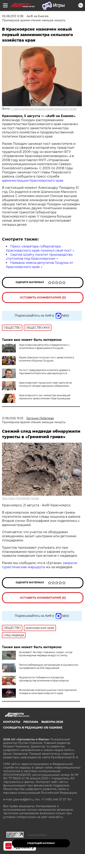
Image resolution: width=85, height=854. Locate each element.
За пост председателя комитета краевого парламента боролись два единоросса (44, 372)
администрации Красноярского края (32, 180)
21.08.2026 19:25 (12, 418)
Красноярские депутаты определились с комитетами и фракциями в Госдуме (44, 346)
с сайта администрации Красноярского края (43, 109)
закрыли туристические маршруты (39, 565)
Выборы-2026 (52, 722)
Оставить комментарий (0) (43, 297)
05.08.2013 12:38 (12, 16)
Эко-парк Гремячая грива (20, 498)
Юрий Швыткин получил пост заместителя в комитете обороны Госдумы (46, 359)
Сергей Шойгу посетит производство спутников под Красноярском (39, 257)
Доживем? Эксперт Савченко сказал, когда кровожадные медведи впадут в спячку (45, 654)
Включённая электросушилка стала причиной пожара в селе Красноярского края (47, 692)
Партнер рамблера (37, 835)
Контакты (11, 722)
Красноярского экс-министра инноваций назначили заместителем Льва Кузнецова (44, 397)
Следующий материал (41, 843)
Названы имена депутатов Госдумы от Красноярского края (39, 265)
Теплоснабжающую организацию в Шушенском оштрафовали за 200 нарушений (48, 666)
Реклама (30, 722)
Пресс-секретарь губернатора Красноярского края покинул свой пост (39, 248)
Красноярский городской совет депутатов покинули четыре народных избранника (45, 384)
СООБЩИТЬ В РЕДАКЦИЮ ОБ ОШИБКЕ (32, 727)
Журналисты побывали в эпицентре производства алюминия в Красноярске (44, 679)
